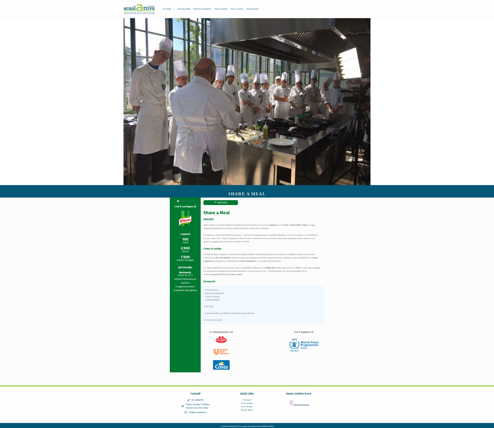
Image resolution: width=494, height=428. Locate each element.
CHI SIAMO (166, 9)
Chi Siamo (247, 400)
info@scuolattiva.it (197, 412)
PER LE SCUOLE (237, 9)
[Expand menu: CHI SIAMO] (174, 9)
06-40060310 (197, 400)
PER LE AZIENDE (221, 9)
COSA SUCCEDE (252, 9)
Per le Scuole (247, 406)
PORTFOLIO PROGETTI (202, 9)
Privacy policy (247, 410)
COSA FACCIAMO (183, 9)
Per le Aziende (247, 403)
